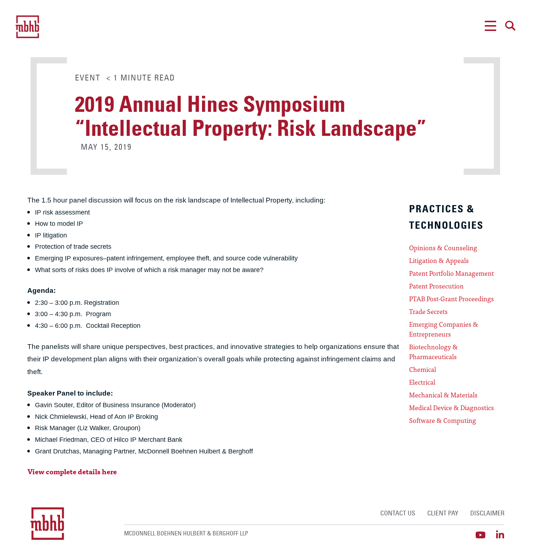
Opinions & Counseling (443, 248)
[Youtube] (480, 534)
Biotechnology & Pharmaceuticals (433, 352)
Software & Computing (442, 420)
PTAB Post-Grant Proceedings (451, 299)
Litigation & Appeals (439, 260)
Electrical (422, 382)
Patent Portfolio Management (451, 273)
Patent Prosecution (436, 286)
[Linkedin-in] (499, 534)
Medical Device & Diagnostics (451, 407)
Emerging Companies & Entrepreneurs (443, 329)
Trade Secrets (428, 311)
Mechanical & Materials (443, 395)
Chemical (422, 369)
